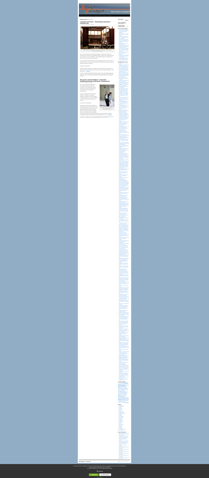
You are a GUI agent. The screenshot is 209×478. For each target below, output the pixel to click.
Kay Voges (103, 116)
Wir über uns (86, 15)
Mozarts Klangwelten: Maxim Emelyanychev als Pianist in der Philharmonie (124, 53)
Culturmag (120, 407)
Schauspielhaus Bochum (121, 400)
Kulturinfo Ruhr (121, 411)
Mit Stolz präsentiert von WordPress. (124, 461)
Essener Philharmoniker (124, 387)
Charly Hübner (96, 73)
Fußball (122, 388)
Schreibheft (120, 421)
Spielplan (86, 74)
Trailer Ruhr (120, 426)
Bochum (126, 383)
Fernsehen (119, 388)
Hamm (125, 389)
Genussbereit (120, 409)
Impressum (105, 15)
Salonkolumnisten (121, 420)
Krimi (127, 391)
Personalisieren (100, 477)
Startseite (81, 15)
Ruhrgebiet (120, 399)
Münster (119, 395)
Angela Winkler (91, 73)
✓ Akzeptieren (94, 474)
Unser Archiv (91, 15)
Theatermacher (96, 74)
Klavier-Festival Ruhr (121, 390)
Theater (81, 73)
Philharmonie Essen (121, 396)
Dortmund (100, 116)
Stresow (89, 74)
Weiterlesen (88, 71)
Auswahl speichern (105, 474)
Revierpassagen (82, 461)
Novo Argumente (121, 417)
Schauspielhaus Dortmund (109, 116)
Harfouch (99, 73)
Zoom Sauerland (121, 430)
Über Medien (120, 427)
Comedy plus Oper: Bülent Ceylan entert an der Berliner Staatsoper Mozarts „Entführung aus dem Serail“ (124, 46)
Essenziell (101, 471)
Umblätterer (120, 428)
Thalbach (91, 74)
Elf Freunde (120, 408)
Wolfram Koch (106, 74)
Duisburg (120, 386)
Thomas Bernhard (101, 74)
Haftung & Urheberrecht (98, 15)
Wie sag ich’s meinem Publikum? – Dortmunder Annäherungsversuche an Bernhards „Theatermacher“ (95, 80)
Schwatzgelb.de (121, 422)
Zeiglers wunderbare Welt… (122, 429)
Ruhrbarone (120, 419)
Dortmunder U (127, 385)
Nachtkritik (120, 414)
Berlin (123, 383)
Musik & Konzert (109, 72)
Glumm (120, 410)
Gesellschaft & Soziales (89, 72)
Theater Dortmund (82, 117)
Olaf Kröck (106, 73)
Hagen (123, 389)
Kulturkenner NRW (121, 412)
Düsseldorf (124, 386)
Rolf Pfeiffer (92, 24)
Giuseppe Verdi (120, 389)
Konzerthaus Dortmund (122, 391)
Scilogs (120, 423)
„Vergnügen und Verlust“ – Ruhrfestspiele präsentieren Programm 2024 (95, 22)
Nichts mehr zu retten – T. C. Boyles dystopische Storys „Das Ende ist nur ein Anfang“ (124, 34)
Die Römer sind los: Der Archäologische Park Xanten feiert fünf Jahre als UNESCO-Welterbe (124, 56)
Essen (119, 387)
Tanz (112, 72)
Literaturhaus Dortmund (122, 413)
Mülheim (125, 393)
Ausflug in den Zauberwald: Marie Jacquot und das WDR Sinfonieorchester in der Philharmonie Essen (123, 59)
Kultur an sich (102, 72)
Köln (124, 392)
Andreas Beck (96, 116)
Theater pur (120, 425)
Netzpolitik (120, 415)
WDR (124, 401)
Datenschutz (110, 15)
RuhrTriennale (126, 399)
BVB (126, 384)
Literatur (105, 72)
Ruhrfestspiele (82, 74)
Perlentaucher (120, 418)
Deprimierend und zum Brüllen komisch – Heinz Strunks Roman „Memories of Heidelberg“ (123, 37)
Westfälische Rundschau (121, 402)
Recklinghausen (111, 73)
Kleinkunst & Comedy (96, 72)
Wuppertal (126, 402)
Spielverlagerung (121, 424)
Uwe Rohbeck (98, 117)
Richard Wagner (120, 398)
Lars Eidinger (103, 73)
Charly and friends (121, 406)
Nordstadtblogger (121, 416)
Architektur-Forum (121, 405)
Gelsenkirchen (126, 388)
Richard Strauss (126, 397)
